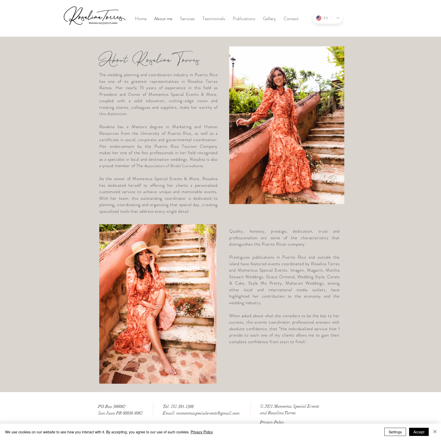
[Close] (435, 432)
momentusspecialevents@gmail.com (208, 413)
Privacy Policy (202, 431)
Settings (395, 431)
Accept (418, 431)
